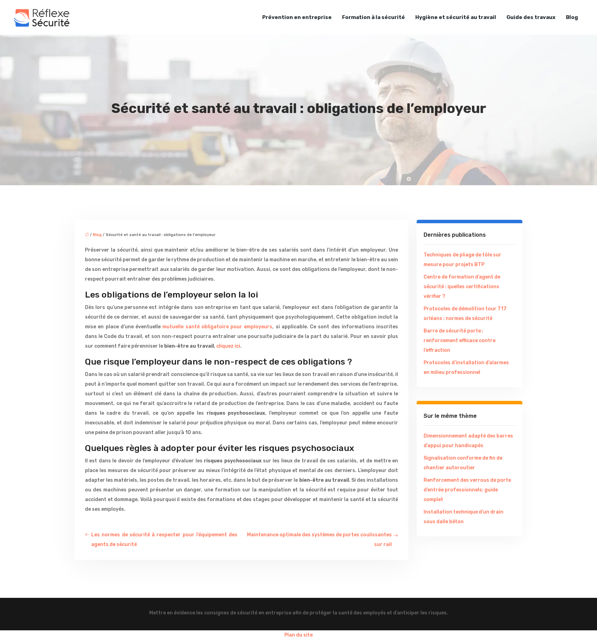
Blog (572, 17)
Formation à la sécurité (373, 17)
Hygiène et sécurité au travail (455, 17)
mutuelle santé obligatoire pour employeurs (217, 327)
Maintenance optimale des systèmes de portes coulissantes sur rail (319, 539)
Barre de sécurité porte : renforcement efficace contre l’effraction (459, 340)
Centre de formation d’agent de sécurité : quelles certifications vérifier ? (462, 286)
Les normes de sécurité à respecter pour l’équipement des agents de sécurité (164, 539)
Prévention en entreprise (297, 17)
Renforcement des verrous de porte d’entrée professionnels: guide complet (467, 489)
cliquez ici (228, 346)
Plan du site (298, 635)
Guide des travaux (531, 17)
